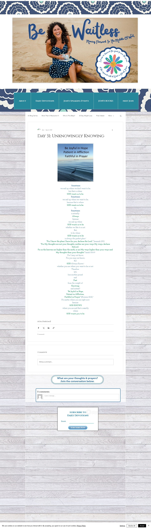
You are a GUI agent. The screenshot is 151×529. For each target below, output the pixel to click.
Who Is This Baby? (69, 116)
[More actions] (112, 130)
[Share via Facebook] (38, 328)
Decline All (131, 526)
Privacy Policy (81, 526)
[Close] (148, 525)
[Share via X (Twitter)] (43, 328)
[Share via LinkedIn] (49, 328)
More (110, 116)
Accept (142, 526)
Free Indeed (100, 116)
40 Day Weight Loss (85, 116)
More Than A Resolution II (50, 116)
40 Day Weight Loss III (44, 321)
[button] (121, 116)
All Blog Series (33, 116)
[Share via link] (54, 328)
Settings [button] (122, 526)
